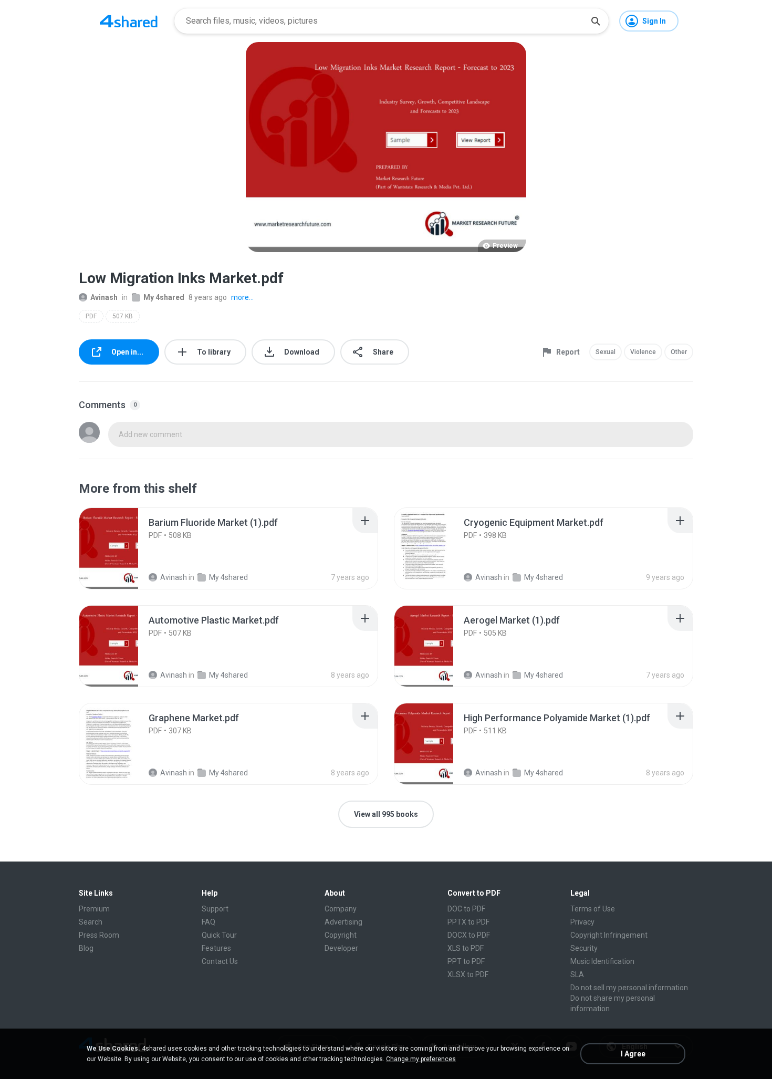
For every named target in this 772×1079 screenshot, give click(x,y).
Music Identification (602, 961)
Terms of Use (592, 909)
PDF (91, 316)
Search (90, 922)
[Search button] (595, 21)
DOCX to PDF (468, 935)
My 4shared (163, 297)
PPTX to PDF (468, 922)
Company (341, 909)
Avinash (104, 297)
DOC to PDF (466, 909)
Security (584, 948)
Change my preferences (421, 1059)
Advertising (343, 922)
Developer (341, 948)
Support (215, 909)
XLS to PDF (465, 948)
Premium (94, 909)
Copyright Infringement (609, 935)
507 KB (122, 316)
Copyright (341, 935)
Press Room (99, 935)
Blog (86, 948)
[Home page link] (129, 21)
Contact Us (220, 961)
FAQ (208, 922)
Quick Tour (219, 935)
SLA (577, 974)
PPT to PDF (466, 961)
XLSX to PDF (467, 974)
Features (216, 948)
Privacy (582, 922)
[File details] (120, 548)
